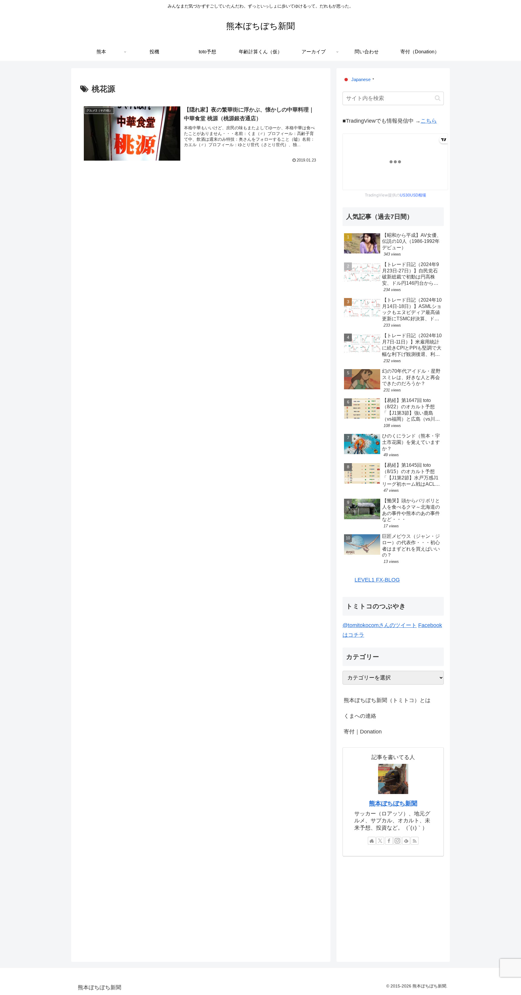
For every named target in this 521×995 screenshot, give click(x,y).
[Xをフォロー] (380, 841)
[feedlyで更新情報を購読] (406, 841)
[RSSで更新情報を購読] (414, 841)
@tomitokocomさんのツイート (380, 625)
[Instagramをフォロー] (397, 841)
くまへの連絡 (360, 716)
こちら (429, 121)
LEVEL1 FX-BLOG (377, 580)
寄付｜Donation (363, 732)
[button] (437, 98)
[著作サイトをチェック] (372, 841)
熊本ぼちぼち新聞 (393, 803)
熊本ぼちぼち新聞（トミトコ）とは (387, 700)
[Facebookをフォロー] (389, 841)
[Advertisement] (200, 225)
